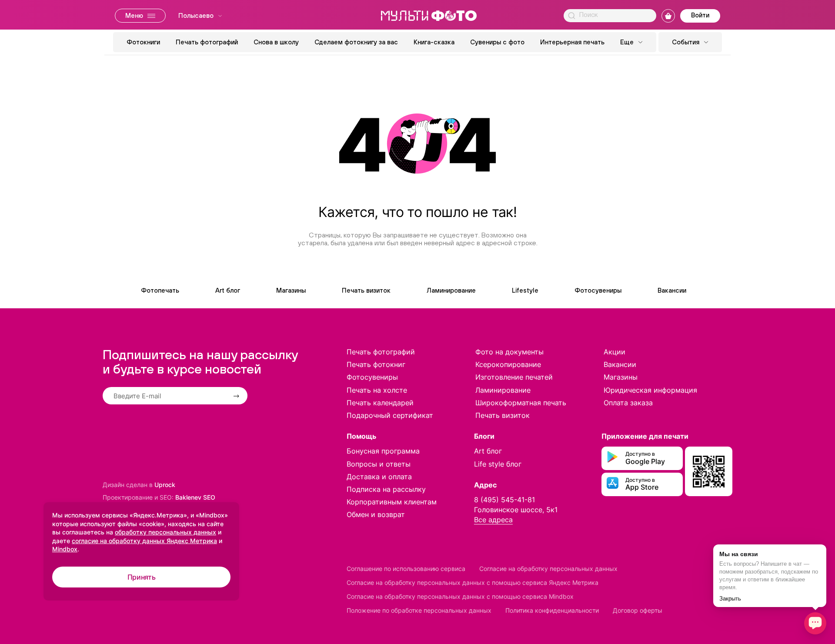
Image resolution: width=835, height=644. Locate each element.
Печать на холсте (377, 390)
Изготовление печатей (514, 377)
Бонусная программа (383, 451)
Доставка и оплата (379, 476)
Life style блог (497, 464)
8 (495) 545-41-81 (504, 499)
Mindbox (64, 549)
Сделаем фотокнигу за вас (356, 42)
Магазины (291, 290)
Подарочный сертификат (390, 415)
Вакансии (672, 290)
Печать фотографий (207, 42)
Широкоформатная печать (520, 402)
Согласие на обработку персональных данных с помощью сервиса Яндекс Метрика (472, 582)
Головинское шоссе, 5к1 (516, 509)
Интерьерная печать (572, 42)
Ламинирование (451, 290)
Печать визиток (366, 290)
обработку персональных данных (165, 532)
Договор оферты (637, 610)
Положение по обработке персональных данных (419, 610)
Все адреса (493, 519)
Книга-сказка (434, 42)
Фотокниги (143, 42)
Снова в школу (276, 42)
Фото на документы (509, 351)
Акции (614, 351)
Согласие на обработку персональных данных (548, 568)
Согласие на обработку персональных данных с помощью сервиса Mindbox (460, 596)
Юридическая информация (650, 390)
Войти (700, 15)
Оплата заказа (628, 402)
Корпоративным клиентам (392, 501)
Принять (141, 577)
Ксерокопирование (508, 364)
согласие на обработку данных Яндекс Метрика (144, 540)
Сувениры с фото (497, 42)
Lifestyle (525, 290)
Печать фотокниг (376, 364)
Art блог (227, 290)
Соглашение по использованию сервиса (406, 568)
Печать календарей (380, 402)
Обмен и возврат (376, 514)
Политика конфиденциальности (552, 610)
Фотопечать (160, 290)
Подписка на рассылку (386, 489)
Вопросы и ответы (379, 464)
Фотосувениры (597, 290)
